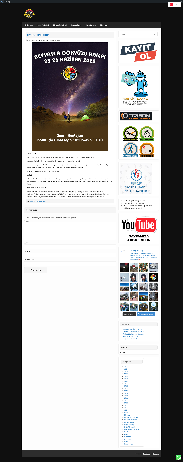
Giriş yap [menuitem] (7, 2)
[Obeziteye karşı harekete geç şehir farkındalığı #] (143, 267)
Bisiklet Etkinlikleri (60, 25)
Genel (126, 434)
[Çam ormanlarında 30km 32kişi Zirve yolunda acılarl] (134, 296)
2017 (126, 400)
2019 (126, 405)
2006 (126, 374)
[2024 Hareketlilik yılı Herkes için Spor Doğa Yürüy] (153, 306)
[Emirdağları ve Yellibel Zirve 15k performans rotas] (134, 267)
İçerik (126, 441)
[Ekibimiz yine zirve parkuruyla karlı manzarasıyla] (153, 287)
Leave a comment (54, 40)
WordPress (146, 454)
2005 (126, 371)
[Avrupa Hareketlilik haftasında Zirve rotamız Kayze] (143, 306)
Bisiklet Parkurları (130, 420)
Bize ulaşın (104, 25)
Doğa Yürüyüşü (43, 25)
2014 (126, 393)
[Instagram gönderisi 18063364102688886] (153, 296)
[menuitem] (2, 1)
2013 (126, 391)
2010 (126, 383)
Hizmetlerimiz (91, 25)
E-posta (27, 251)
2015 (126, 396)
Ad (26, 243)
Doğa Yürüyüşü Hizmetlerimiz (133, 334)
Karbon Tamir (76, 25)
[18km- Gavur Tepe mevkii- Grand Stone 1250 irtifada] (124, 296)
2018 (126, 403)
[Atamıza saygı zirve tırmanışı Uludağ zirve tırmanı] (143, 296)
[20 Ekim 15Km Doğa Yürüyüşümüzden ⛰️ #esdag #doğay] (124, 306)
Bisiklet (127, 415)
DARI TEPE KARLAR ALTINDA (133, 332)
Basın (126, 412)
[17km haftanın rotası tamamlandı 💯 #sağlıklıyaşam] (134, 287)
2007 (126, 376)
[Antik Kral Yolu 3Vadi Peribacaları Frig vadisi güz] (153, 277)
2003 (126, 367)
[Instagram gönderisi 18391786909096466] (143, 277)
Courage (156, 454)
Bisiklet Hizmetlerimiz (131, 336)
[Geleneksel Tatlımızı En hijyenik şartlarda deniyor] (143, 287)
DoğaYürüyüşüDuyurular (38, 201)
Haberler (127, 437)
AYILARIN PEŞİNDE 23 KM (132, 329)
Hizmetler (127, 439)
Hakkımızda (28, 25)
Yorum (27, 221)
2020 (126, 408)
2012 (126, 388)
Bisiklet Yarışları (130, 422)
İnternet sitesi (29, 260)
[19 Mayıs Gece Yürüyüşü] (124, 267)
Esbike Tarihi (128, 432)
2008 (126, 379)
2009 (126, 381)
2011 (126, 386)
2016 (126, 398)
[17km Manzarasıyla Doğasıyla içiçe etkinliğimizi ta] (124, 287)
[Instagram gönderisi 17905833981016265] (134, 277)
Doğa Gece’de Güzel (130, 339)
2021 (126, 410)
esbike (43, 40)
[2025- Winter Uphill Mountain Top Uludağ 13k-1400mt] (153, 267)
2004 (126, 369)
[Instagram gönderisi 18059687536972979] (124, 277)
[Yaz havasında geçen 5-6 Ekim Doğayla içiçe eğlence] (134, 306)
